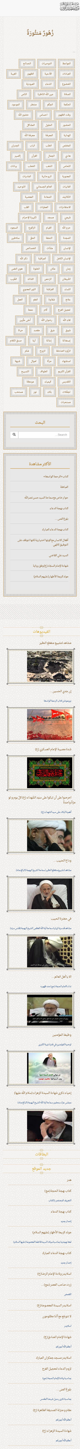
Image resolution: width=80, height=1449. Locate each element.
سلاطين (15, 238)
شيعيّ (67, 217)
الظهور (30, 74)
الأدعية (48, 74)
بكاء (49, 392)
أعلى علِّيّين (25, 320)
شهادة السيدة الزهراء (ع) (56, 1431)
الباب (32, 146)
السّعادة (47, 197)
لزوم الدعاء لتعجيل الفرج (56, 1369)
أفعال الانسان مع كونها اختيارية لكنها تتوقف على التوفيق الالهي (42, 543)
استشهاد (66, 361)
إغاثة (49, 341)
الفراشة (50, 289)
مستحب (18, 392)
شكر (27, 351)
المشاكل (31, 125)
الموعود (16, 104)
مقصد (37, 330)
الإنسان (67, 248)
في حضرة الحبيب (61, 919)
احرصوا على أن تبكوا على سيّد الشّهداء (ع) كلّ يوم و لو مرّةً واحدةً (41, 800)
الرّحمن (47, 279)
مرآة (49, 361)
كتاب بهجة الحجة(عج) (58, 1191)
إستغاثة (66, 341)
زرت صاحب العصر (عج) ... (56, 1285)
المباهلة (64, 487)
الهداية (67, 135)
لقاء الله (67, 320)
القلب (26, 207)
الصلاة (67, 94)
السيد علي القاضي (58, 555)
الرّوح (42, 351)
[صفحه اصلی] (69, 6)
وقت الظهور (64, 115)
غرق (52, 330)
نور (35, 392)
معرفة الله (29, 135)
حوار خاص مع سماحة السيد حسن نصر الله (46, 497)
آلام (45, 310)
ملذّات (50, 248)
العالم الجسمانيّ (44, 187)
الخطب (31, 166)
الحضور (67, 125)
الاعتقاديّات (65, 207)
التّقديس (66, 382)
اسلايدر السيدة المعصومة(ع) (54, 1305)
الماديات (26, 176)
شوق (68, 330)
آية (33, 341)
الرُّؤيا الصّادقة (63, 351)
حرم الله (66, 228)
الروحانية (46, 176)
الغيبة (13, 74)
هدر (69, 1180)
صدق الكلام (16, 341)
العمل (20, 299)
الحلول (48, 125)
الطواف (43, 371)
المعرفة (49, 135)
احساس (43, 115)
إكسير (18, 156)
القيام (48, 228)
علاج (68, 299)
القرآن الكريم (64, 371)
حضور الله (23, 115)
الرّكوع (32, 228)
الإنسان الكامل (64, 258)
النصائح (27, 63)
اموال (33, 361)
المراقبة (42, 258)
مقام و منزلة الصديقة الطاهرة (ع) (52, 1410)
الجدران (15, 146)
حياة (20, 330)
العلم (35, 299)
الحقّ (32, 238)
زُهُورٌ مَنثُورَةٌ (40, 33)
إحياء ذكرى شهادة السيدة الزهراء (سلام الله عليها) (42, 1093)
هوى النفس (17, 269)
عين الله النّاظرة (45, 94)
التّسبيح (25, 371)
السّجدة (67, 238)
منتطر (33, 104)
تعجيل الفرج (64, 310)
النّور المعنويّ (29, 289)
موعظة (30, 382)
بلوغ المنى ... (61, 518)
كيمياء (48, 382)
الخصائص (31, 248)
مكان (52, 269)
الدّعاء (48, 84)
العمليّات (44, 207)
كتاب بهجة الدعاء (59, 508)
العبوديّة (30, 84)
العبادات (66, 74)
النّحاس (67, 166)
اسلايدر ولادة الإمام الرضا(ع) (54, 1274)
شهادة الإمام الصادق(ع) (57, 1337)
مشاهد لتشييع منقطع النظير (55, 643)
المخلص (66, 146)
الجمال (51, 156)
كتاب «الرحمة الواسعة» (55, 476)
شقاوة (51, 299)
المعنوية (66, 176)
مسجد (50, 217)
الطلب (49, 146)
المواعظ (66, 63)
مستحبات (66, 402)
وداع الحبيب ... (62, 860)
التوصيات (47, 63)
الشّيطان (66, 279)
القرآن (34, 156)
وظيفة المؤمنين (61, 1035)
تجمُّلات (66, 392)
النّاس (24, 94)
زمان (68, 269)
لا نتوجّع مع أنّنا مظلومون (56, 1316)
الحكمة (67, 104)
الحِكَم (50, 104)
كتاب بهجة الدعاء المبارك (55, 529)
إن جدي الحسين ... (60, 691)
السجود (14, 228)
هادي (68, 156)
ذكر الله (23, 258)
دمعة (30, 310)
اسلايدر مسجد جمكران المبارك (53, 1358)
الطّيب (13, 279)
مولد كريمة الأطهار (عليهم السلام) (51, 576)
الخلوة (36, 269)
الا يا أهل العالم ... (61, 977)
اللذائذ (30, 279)
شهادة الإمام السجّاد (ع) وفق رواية (50, 565)
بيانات (13, 166)
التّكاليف (66, 197)
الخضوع (66, 84)
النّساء (67, 289)
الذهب (49, 166)
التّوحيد (21, 187)
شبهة (17, 361)
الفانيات (67, 187)
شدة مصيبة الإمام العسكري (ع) (53, 749)
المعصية (29, 197)
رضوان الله (46, 320)
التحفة (49, 238)
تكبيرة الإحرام (29, 217)
